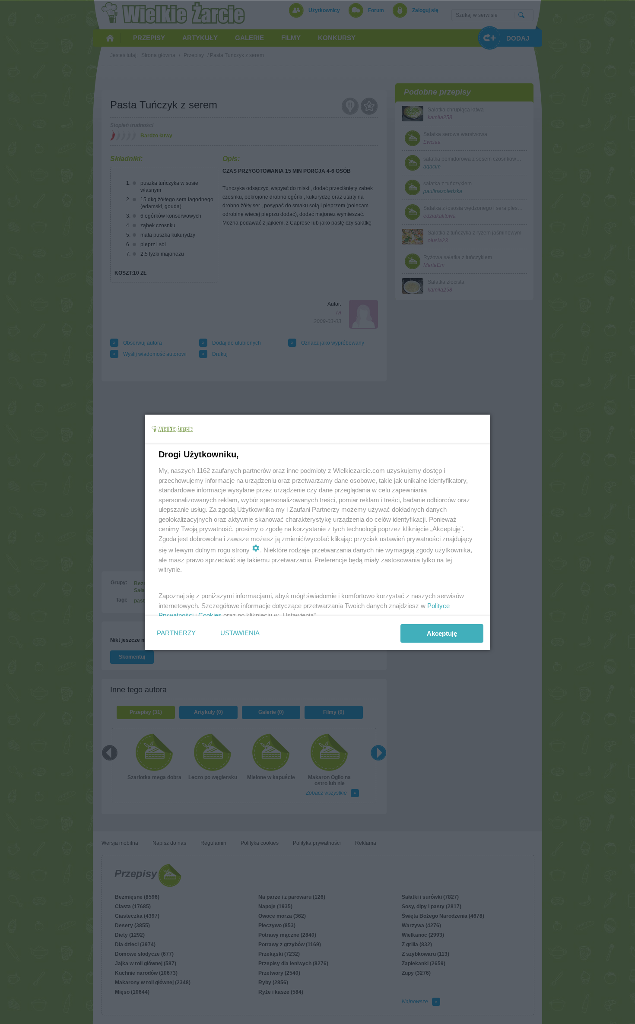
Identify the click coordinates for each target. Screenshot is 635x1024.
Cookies (210, 615)
